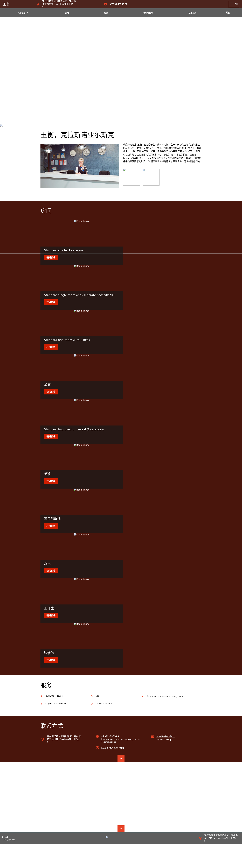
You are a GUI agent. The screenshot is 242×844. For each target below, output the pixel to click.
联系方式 (192, 12)
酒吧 (98, 696)
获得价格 (50, 257)
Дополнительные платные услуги (164, 696)
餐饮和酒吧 (148, 12)
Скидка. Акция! (104, 703)
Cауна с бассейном (56, 703)
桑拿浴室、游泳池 (54, 696)
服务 (106, 12)
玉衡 (6, 4)
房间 (67, 12)
